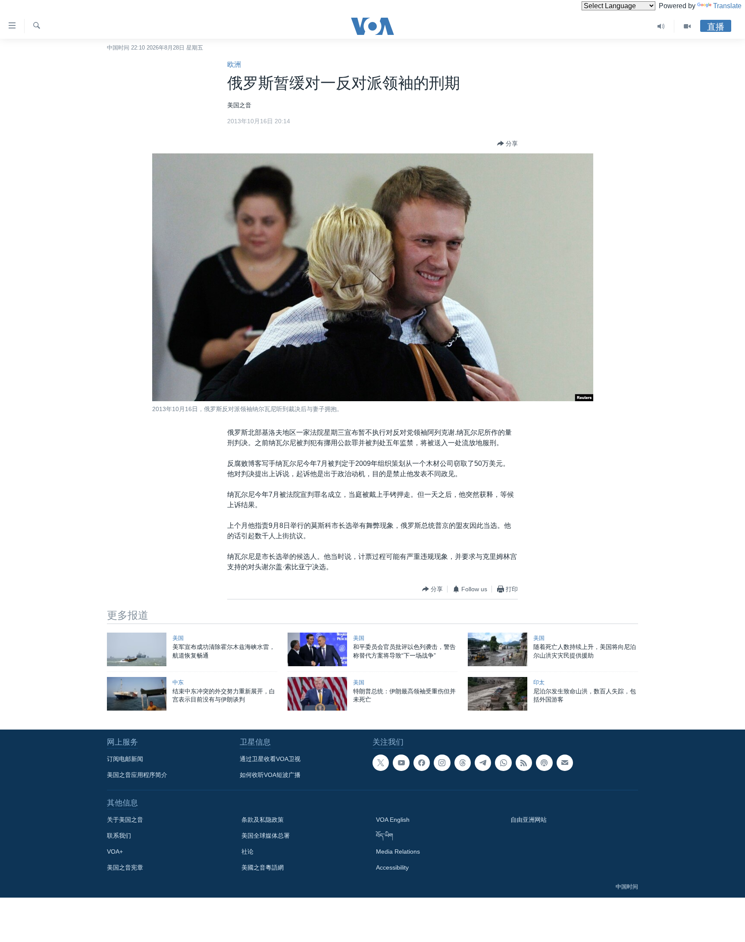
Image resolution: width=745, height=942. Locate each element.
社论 (247, 851)
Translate (727, 5)
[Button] (507, 143)
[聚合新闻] (524, 763)
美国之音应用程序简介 (137, 774)
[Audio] (661, 26)
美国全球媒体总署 (265, 835)
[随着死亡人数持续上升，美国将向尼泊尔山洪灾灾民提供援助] (497, 649)
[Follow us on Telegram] (483, 763)
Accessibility (392, 867)
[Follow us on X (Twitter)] (380, 763)
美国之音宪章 (125, 867)
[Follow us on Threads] (462, 763)
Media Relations (398, 851)
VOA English (393, 819)
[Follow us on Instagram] (442, 763)
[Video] (687, 26)
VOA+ (115, 851)
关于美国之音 (125, 819)
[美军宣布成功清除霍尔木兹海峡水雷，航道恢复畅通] (136, 649)
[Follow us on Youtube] (401, 763)
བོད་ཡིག (384, 835)
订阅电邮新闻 (125, 758)
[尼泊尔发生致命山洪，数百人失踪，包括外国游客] (497, 694)
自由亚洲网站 (528, 819)
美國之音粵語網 (262, 867)
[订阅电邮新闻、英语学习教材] (565, 763)
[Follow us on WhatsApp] (503, 763)
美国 (178, 638)
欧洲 (234, 64)
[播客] (544, 763)
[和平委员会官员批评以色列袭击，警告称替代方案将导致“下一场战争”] (317, 649)
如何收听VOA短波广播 (270, 774)
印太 (539, 682)
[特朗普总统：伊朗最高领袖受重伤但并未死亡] (317, 694)
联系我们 (119, 835)
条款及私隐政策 (262, 819)
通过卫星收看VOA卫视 (270, 758)
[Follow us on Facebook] (421, 763)
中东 (178, 682)
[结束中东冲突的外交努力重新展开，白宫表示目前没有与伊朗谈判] (136, 694)
